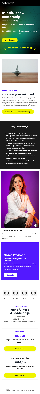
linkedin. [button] (10, 275)
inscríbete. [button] (10, 40)
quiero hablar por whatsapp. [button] (20, 47)
